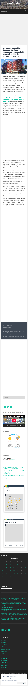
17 (10, 570)
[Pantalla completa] (23, 425)
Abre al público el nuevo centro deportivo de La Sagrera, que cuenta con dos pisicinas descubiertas (14, 472)
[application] (14, 421)
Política (4, 647)
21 (25, 570)
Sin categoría (8, 327)
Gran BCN (4, 667)
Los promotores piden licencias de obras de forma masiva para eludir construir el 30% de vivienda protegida (13, 52)
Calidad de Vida (5, 663)
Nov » (6, 579)
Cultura (4, 653)
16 (6, 570)
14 (25, 567)
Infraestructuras (6, 649)
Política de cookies (13, 680)
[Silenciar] (20, 425)
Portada (4, 640)
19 (17, 570)
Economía (4, 658)
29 (3, 576)
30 (6, 576)
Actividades (5, 656)
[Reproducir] (5, 425)
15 (3, 570)
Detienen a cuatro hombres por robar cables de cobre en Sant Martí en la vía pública (13, 619)
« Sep (2, 579)
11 (14, 567)
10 (10, 567)
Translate (13, 459)
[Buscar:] (14, 397)
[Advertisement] (14, 29)
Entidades (4, 651)
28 (25, 573)
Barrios (4, 642)
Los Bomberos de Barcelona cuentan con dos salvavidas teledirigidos (14, 476)
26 (17, 573)
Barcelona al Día (14, 3)
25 (14, 573)
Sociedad (4, 644)
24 (10, 573)
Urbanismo (4, 660)
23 (6, 573)
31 (10, 576)
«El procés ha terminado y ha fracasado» (14, 336)
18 (14, 570)
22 (3, 573)
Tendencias (5, 665)
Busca (25, 11)
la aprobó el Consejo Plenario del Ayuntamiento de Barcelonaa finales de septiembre (13, 99)
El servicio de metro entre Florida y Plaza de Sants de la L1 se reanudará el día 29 (13, 468)
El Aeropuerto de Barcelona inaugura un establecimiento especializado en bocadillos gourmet (14, 333)
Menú (5, 11)
